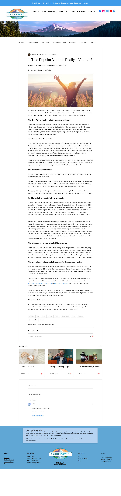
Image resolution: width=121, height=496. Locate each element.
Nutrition (31, 316)
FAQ (5, 464)
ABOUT (6, 453)
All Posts (21, 42)
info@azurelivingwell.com (33, 462)
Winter (57, 316)
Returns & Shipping (106, 459)
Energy (50, 316)
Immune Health (45, 42)
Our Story (6, 458)
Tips (38, 316)
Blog (79, 460)
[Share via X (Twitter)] (33, 330)
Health (43, 316)
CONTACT (30, 453)
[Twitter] (107, 11)
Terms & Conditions (106, 457)
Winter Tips (72, 42)
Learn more (43, 435)
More (92, 42)
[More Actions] (92, 404)
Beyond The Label (27, 367)
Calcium (80, 316)
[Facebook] (100, 11)
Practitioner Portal (82, 458)
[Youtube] (110, 11)
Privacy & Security (106, 461)
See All (100, 346)
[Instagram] (103, 11)
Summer (42, 319)
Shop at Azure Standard (81, 3)
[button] (114, 11)
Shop (79, 456)
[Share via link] (41, 330)
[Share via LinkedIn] (37, 330)
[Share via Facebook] (28, 330)
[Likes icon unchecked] (33, 412)
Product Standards (9, 460)
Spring (73, 316)
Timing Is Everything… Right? (60, 367)
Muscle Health (33, 319)
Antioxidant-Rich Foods (59, 42)
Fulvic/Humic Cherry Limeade (89, 367)
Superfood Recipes (32, 42)
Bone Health (65, 316)
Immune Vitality (83, 42)
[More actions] (92, 54)
